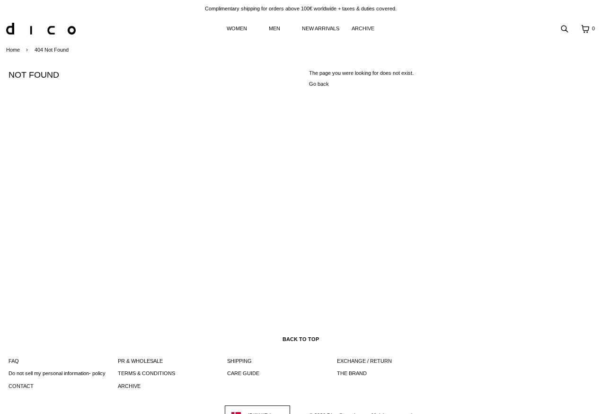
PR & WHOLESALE (140, 361)
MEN (274, 28)
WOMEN (237, 28)
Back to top (301, 339)
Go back (319, 84)
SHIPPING (239, 361)
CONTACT (21, 386)
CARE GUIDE (243, 373)
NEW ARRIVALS (320, 28)
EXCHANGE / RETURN (364, 361)
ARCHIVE (363, 28)
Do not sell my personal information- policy (57, 373)
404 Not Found (52, 50)
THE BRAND (352, 373)
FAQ (14, 361)
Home (13, 50)
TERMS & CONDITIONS (146, 373)
